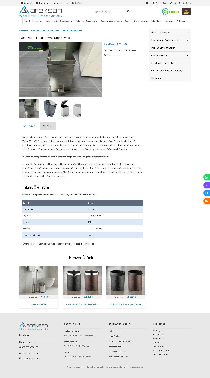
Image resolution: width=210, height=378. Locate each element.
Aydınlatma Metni (161, 350)
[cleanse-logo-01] (170, 11)
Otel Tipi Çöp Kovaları (72, 30)
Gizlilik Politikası (161, 346)
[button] (84, 2)
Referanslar (158, 338)
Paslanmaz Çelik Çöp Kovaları (45, 30)
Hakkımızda (158, 334)
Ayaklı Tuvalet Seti (38, 304)
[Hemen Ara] (206, 185)
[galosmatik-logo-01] (186, 11)
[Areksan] (40, 11)
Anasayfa (23, 30)
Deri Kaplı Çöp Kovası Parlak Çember (82, 304)
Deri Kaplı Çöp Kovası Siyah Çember (126, 304)
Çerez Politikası (160, 354)
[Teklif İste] (206, 193)
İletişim (156, 342)
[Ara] (128, 11)
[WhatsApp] (206, 177)
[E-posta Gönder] (206, 201)
